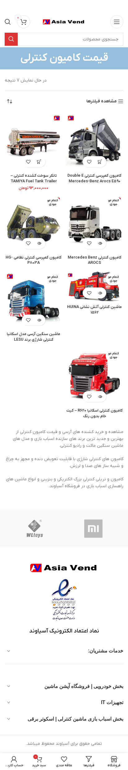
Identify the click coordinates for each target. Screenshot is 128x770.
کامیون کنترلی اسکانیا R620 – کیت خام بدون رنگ (94, 413)
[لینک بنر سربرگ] (73, 6)
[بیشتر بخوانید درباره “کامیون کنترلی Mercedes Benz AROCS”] (99, 243)
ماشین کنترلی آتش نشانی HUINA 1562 (94, 310)
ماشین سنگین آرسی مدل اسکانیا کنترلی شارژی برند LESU (33, 337)
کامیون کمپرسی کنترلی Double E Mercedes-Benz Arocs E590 (94, 178)
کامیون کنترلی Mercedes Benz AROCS (94, 260)
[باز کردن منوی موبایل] (116, 22)
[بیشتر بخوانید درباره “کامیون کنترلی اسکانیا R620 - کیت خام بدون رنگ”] (99, 396)
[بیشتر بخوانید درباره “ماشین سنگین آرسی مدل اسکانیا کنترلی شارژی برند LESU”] (39, 320)
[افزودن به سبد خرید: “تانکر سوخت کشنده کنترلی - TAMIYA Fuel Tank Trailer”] (39, 161)
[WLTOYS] (34, 528)
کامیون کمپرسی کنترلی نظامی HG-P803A (34, 260)
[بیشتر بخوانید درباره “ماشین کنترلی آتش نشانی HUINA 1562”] (99, 292)
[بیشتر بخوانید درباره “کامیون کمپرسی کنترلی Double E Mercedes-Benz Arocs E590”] (99, 161)
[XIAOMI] (94, 528)
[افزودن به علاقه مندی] (89, 161)
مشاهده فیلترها (101, 101)
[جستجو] (8, 22)
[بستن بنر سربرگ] (8, 6)
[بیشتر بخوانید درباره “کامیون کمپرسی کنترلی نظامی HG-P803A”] (39, 243)
